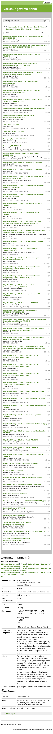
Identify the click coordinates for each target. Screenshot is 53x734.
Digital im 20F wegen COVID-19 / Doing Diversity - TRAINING (24, 241)
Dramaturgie (45, 564)
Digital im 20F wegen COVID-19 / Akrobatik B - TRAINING (22, 162)
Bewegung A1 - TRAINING (12, 146)
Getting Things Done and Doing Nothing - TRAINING (21, 463)
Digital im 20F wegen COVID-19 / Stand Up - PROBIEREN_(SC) (24, 391)
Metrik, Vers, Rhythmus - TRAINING (15, 494)
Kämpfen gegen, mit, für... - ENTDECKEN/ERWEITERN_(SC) (23, 477)
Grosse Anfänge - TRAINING (13, 470)
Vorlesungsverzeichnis (20, 9)
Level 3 (23, 570)
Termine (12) (10, 713)
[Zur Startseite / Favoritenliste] (4, 27)
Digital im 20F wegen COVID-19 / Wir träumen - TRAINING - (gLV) (25, 424)
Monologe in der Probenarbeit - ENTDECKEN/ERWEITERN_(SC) (24, 501)
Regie (43, 572)
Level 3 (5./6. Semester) (12, 570)
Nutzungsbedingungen (36, 729)
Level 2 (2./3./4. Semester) (24, 29)
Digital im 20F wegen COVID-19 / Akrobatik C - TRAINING (22, 169)
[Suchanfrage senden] (42, 33)
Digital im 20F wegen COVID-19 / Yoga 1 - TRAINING (21, 440)
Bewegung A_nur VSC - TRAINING (15, 139)
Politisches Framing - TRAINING (14, 508)
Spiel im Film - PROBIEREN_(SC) (14, 515)
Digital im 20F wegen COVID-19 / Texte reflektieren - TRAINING (24, 398)
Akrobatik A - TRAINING (11, 124)
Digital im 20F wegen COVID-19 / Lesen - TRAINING (20, 303)
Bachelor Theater (40, 27)
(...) (2, 576)
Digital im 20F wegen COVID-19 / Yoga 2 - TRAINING (21, 447)
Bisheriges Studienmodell (16, 27)
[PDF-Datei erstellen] (28, 558)
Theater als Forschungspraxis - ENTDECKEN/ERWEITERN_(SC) (24, 531)
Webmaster (48, 729)
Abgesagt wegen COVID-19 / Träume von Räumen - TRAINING (24, 108)
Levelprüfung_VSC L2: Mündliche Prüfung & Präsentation (23, 484)
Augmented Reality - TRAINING (14, 131)
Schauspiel (10, 29)
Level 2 (36, 29)
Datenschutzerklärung (20, 729)
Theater (29, 27)
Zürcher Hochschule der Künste (11, 724)
